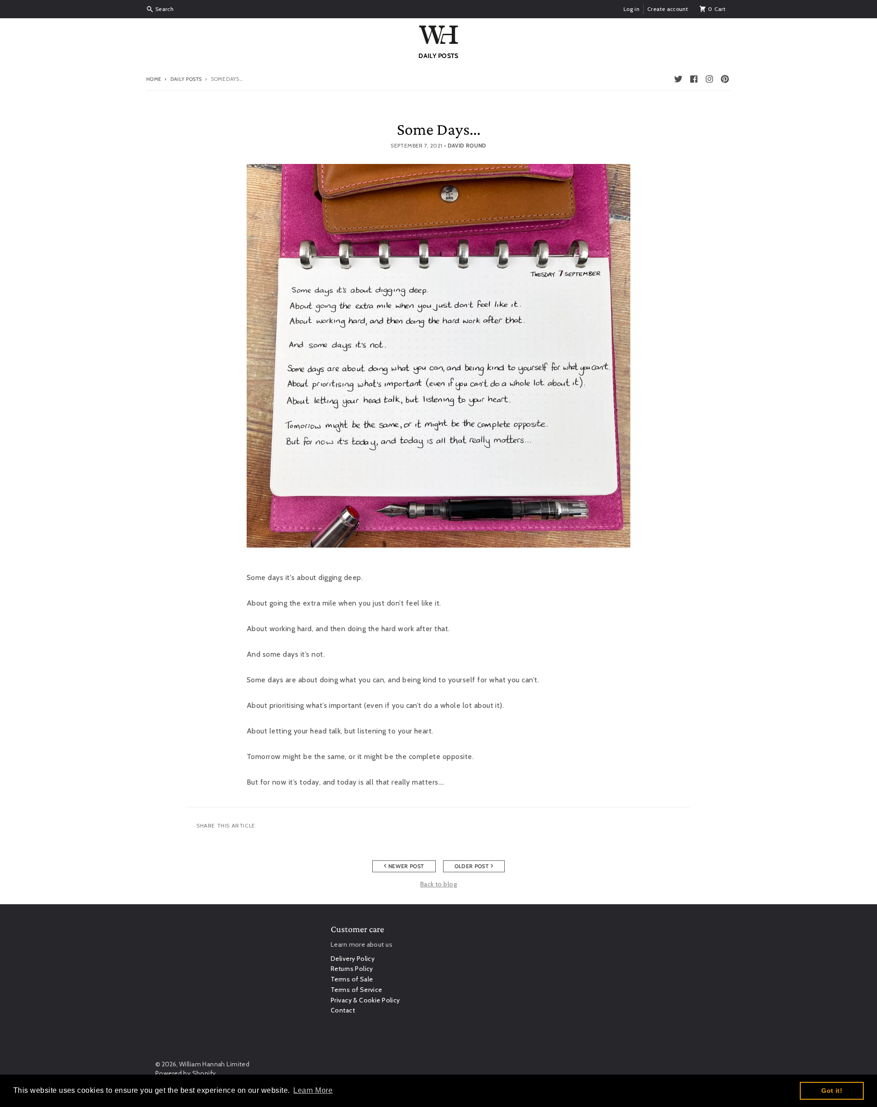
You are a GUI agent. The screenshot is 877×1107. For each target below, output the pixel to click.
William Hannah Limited (214, 1064)
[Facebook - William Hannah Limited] (694, 79)
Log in (631, 8)
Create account (667, 8)
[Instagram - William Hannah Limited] (709, 79)
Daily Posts (185, 79)
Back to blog (438, 884)
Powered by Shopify (185, 1073)
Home (153, 79)
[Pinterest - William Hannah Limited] (725, 79)
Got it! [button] (831, 1090)
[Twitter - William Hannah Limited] (678, 79)
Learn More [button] (313, 1090)
